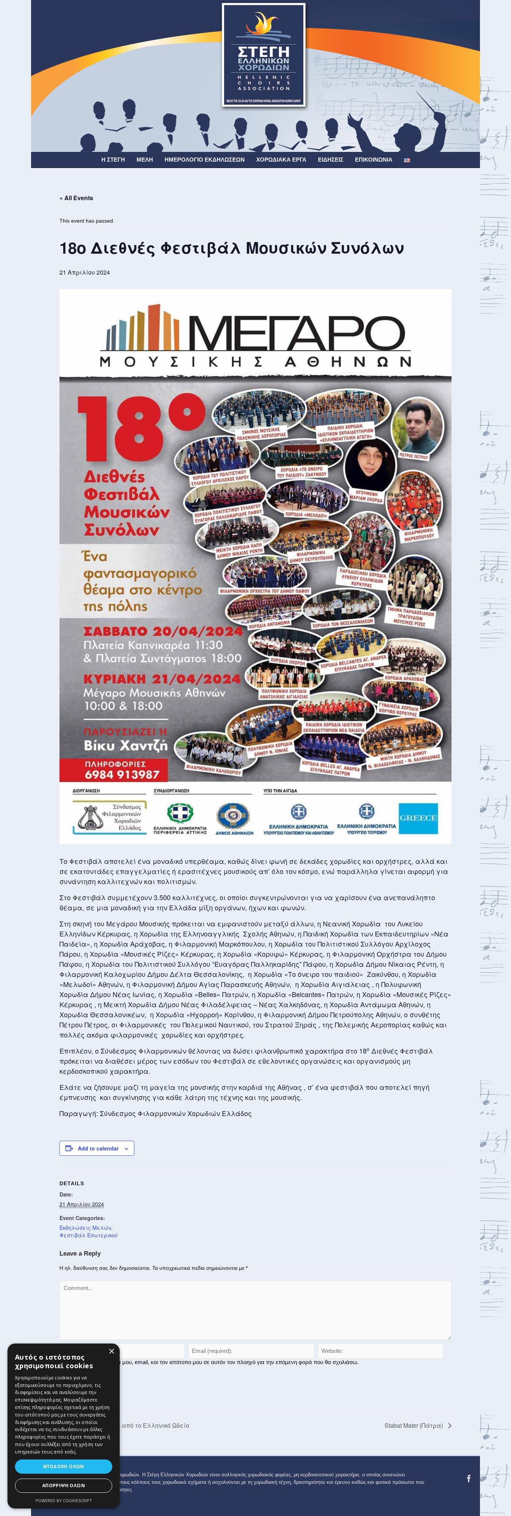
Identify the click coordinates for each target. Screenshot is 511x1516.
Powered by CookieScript (64, 1500)
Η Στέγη (113, 159)
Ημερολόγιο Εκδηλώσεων (205, 159)
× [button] (111, 1351)
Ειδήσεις (330, 159)
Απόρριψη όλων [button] (63, 1485)
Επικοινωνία (373, 159)
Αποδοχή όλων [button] (63, 1466)
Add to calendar (98, 1148)
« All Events (76, 197)
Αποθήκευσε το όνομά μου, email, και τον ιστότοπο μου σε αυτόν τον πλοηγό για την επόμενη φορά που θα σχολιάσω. (212, 1362)
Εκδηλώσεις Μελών (85, 1227)
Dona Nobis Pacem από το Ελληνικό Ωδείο (128, 1425)
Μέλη (145, 159)
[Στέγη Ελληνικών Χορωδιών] (255, 76)
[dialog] (63, 1426)
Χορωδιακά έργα (281, 159)
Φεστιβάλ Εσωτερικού (88, 1235)
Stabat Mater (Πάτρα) (414, 1425)
